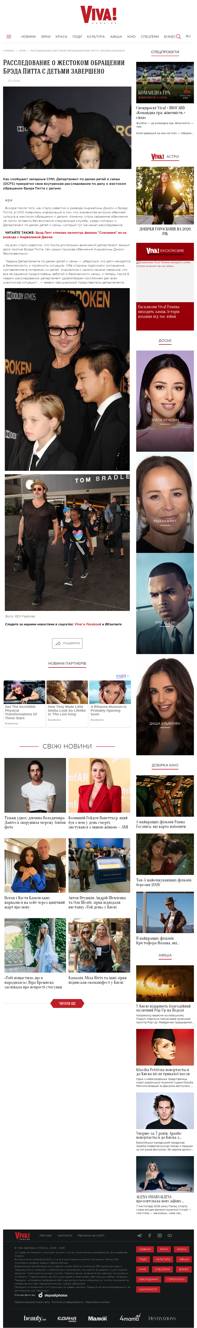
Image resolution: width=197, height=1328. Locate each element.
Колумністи (148, 1289)
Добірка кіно (165, 765)
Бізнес (184, 1269)
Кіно (142, 1269)
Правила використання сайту (32, 1302)
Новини (145, 1249)
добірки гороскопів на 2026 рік (165, 231)
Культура (163, 1259)
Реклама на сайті (91, 1235)
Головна (8, 51)
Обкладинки (148, 1279)
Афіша (165, 955)
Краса (181, 1249)
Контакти (65, 1235)
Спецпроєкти (165, 52)
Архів (22, 51)
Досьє (165, 340)
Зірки (164, 1249)
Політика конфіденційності (67, 1302)
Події (143, 1259)
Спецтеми (162, 1269)
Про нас (46, 1235)
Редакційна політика (97, 1302)
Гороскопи (175, 1279)
